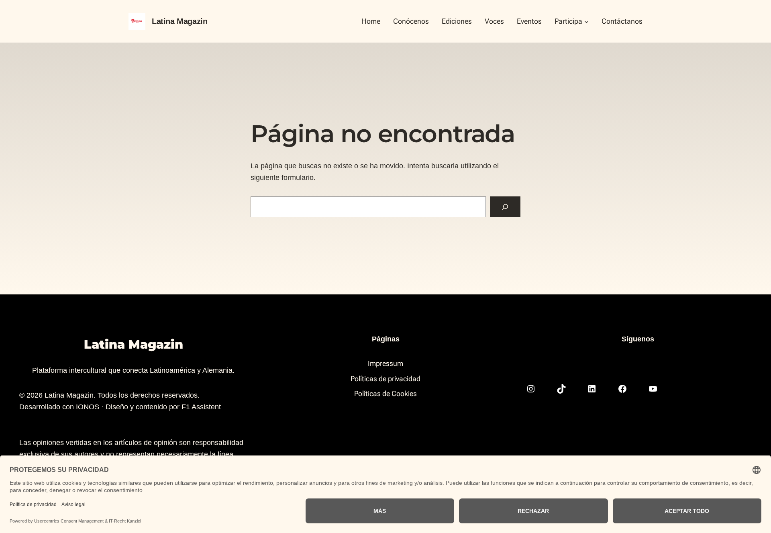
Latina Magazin (179, 21)
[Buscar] (505, 206)
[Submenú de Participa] (586, 21)
